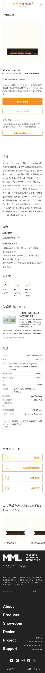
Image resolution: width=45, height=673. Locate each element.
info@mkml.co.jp (36, 649)
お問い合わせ (33, 669)
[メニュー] (5, 5)
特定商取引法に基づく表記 (33, 645)
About (8, 606)
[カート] (41, 5)
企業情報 (39, 638)
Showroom (12, 623)
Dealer (9, 631)
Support (10, 648)
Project (9, 640)
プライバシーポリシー (22, 582)
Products (11, 614)
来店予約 (11, 669)
